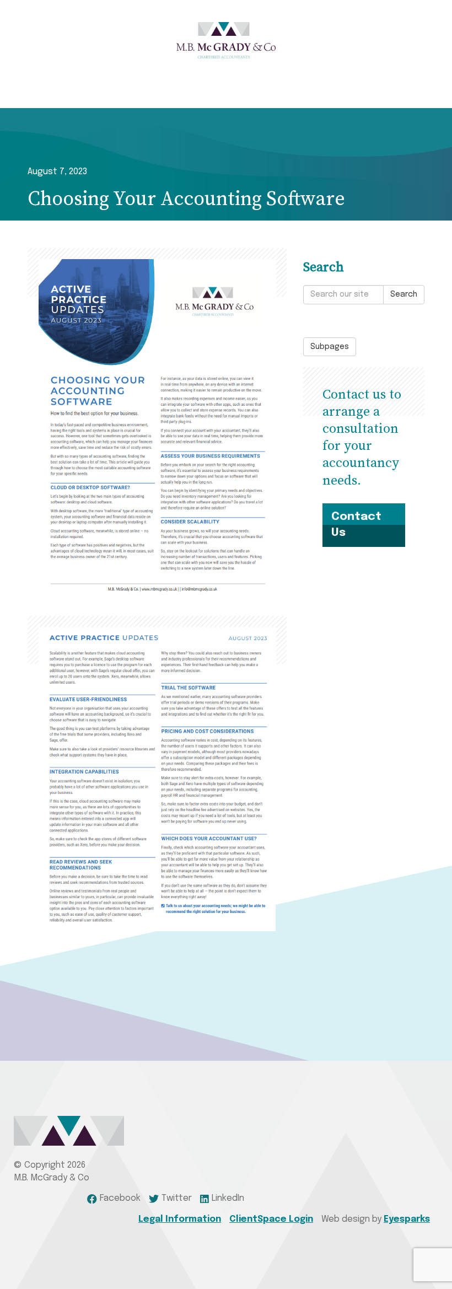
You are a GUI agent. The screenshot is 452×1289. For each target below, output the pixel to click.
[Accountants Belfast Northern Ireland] (226, 40)
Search (403, 294)
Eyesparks (407, 1219)
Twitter (177, 1198)
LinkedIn (228, 1198)
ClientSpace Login (271, 1219)
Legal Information (179, 1219)
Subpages (329, 347)
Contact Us (356, 525)
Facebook (120, 1198)
